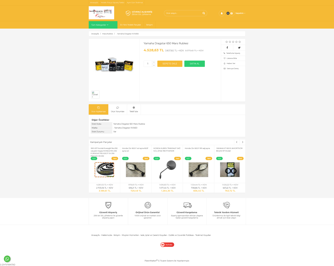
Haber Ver (231, 63)
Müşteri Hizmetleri (130, 235)
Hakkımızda (106, 235)
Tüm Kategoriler (98, 25)
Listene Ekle (232, 58)
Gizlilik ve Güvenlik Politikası (181, 235)
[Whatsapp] (7, 259)
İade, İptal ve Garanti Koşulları (154, 235)
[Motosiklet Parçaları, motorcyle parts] (101, 18)
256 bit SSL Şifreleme (141, 14)
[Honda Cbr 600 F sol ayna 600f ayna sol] (135, 170)
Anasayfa (95, 235)
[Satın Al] (194, 64)
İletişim (117, 235)
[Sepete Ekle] (169, 64)
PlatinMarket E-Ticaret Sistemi (159, 261)
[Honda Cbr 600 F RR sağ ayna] (198, 170)
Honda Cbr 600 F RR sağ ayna (197, 148)
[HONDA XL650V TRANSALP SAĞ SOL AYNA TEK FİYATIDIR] (167, 170)
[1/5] (226, 41)
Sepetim (239, 13)
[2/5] (228, 41)
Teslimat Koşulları (203, 235)
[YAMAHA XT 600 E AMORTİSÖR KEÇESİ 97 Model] (230, 170)
